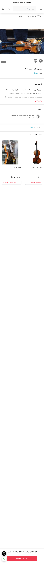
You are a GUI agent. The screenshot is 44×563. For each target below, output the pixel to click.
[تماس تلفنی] (4, 553)
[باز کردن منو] (40, 9)
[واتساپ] (4, 559)
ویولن (21, 16)
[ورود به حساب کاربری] (9, 8)
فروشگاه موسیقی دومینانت (34, 16)
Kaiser (36, 73)
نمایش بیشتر (39, 101)
